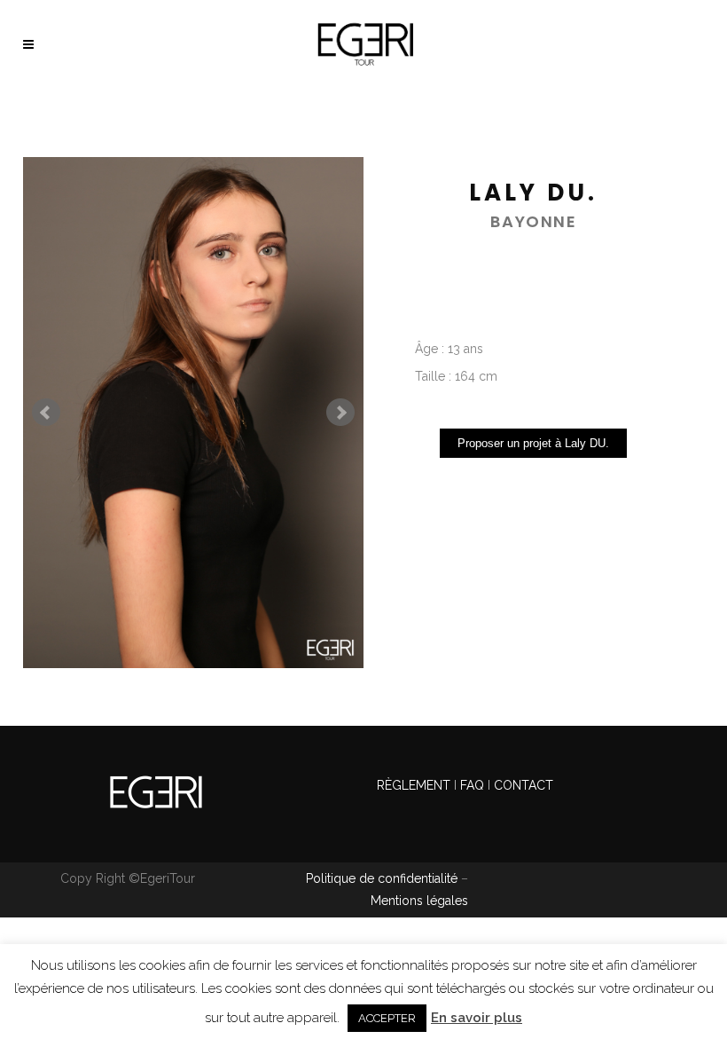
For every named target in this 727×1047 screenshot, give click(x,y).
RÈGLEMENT (415, 785)
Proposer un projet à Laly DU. (533, 443)
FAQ (472, 785)
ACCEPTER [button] (387, 1018)
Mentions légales (419, 900)
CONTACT (523, 785)
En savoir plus (476, 1018)
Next (340, 412)
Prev (46, 412)
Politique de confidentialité (381, 878)
